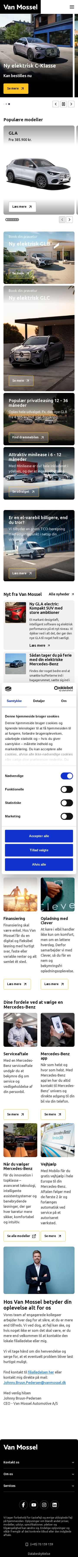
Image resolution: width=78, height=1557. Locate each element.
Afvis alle (39, 864)
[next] (71, 104)
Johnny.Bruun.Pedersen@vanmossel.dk (34, 1383)
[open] (72, 7)
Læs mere (37, 645)
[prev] (55, 104)
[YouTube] (33, 1505)
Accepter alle (39, 836)
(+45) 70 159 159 (41, 1544)
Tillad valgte (39, 850)
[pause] (63, 104)
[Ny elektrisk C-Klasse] (36, 55)
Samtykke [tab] (14, 701)
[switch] (67, 789)
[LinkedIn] (54, 1505)
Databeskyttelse (39, 1554)
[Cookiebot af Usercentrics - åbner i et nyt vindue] (55, 689)
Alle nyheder (59, 594)
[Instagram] (44, 1505)
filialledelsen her (41, 1372)
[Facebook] (23, 1505)
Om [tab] (64, 701)
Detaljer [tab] (39, 701)
